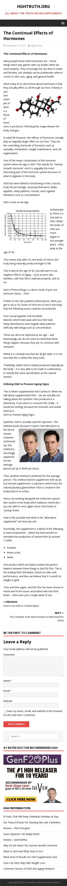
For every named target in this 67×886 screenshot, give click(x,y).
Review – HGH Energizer (16, 828)
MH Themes (54, 882)
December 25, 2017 (16, 45)
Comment (9, 654)
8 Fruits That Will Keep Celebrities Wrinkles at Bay (30, 816)
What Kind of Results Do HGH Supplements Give (30, 857)
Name (7, 680)
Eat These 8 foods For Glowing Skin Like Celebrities (31, 822)
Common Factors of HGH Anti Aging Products (28, 868)
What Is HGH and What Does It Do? (23, 851)
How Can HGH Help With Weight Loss (24, 863)
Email (6, 690)
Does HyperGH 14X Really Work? (21, 834)
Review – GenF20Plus (15, 839)
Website (7, 701)
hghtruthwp (36, 45)
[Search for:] (34, 736)
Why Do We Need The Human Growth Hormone (30, 845)
